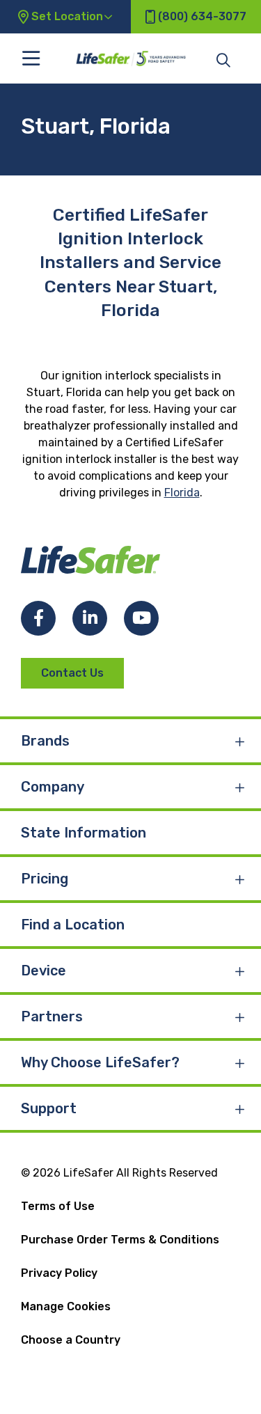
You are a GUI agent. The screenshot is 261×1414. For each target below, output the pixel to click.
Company (52, 786)
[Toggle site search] (223, 59)
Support (49, 1108)
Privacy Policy (59, 1273)
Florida (182, 492)
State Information (83, 832)
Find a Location (73, 924)
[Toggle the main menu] (31, 58)
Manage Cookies (66, 1306)
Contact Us (72, 672)
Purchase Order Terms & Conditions (120, 1239)
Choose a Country (70, 1339)
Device (43, 970)
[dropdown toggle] (240, 740)
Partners (52, 1016)
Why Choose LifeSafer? (100, 1062)
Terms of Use (58, 1206)
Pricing (44, 878)
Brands (45, 740)
